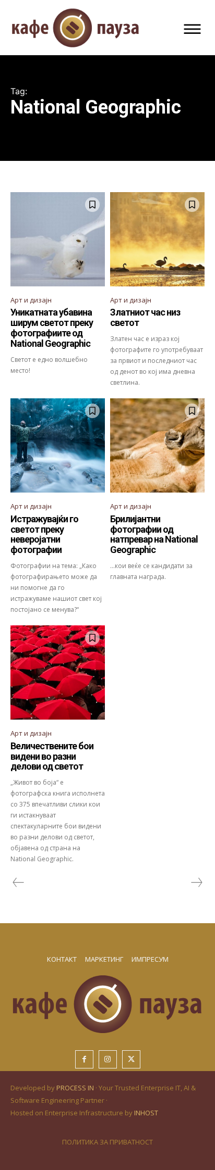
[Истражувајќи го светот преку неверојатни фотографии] (57, 445)
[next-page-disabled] (196, 882)
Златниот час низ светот (145, 317)
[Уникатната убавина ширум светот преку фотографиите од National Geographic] (57, 239)
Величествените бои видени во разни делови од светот (51, 756)
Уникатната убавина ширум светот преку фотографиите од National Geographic (51, 327)
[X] (131, 1059)
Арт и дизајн (31, 300)
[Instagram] (108, 1059)
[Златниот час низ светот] (157, 239)
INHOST (146, 1112)
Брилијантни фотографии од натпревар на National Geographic (154, 534)
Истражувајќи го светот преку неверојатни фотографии (44, 534)
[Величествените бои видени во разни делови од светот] (57, 672)
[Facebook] (84, 1059)
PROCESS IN (75, 1087)
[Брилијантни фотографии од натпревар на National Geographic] (157, 445)
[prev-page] (18, 882)
